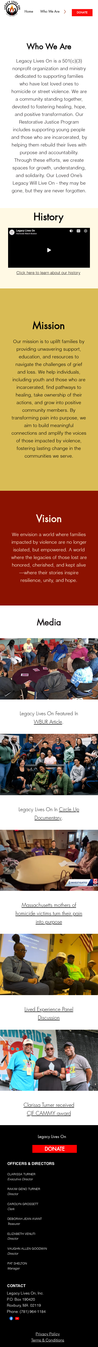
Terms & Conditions (47, 1340)
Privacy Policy (48, 1333)
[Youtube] (17, 1318)
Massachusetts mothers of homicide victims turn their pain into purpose (48, 913)
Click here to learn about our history (48, 272)
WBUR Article (48, 722)
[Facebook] (11, 1318)
